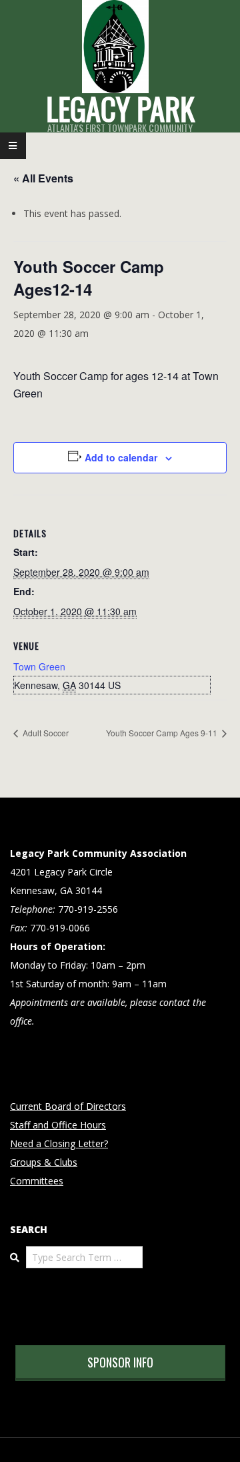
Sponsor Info (120, 1362)
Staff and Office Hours (58, 1124)
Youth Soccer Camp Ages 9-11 (162, 732)
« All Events (43, 178)
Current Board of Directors (68, 1106)
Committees (36, 1180)
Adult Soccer (45, 732)
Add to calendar (121, 457)
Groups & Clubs (43, 1162)
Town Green (39, 666)
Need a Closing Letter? (59, 1143)
